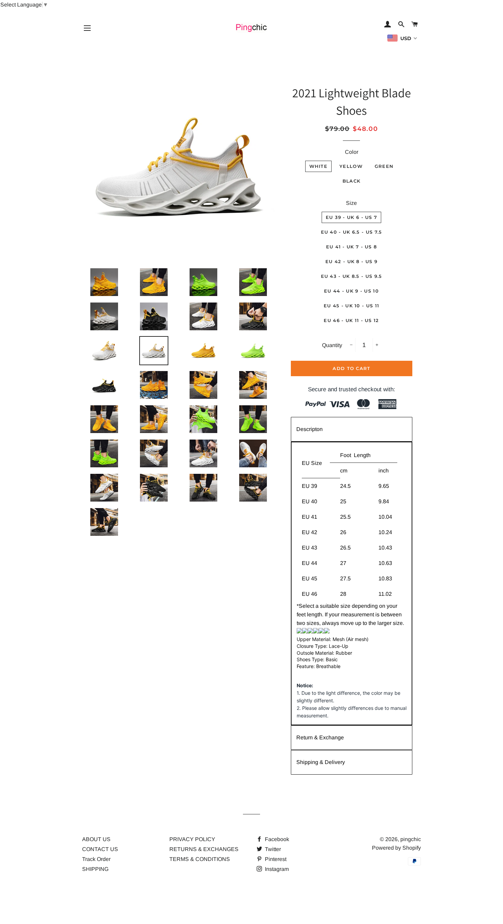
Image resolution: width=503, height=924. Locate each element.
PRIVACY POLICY (192, 839)
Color (351, 152)
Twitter (272, 849)
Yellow (351, 166)
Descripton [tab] (309, 429)
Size (351, 203)
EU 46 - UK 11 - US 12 (351, 320)
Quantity (332, 345)
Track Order (96, 859)
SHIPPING (95, 869)
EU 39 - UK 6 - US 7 (351, 217)
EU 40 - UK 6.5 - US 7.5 (351, 232)
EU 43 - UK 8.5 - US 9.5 (351, 276)
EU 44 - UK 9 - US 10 (351, 291)
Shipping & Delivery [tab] (320, 762)
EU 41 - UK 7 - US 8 (351, 246)
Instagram (276, 869)
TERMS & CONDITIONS (199, 859)
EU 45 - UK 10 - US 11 (351, 305)
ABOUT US (96, 839)
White (318, 166)
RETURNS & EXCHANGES (203, 849)
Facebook (276, 839)
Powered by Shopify (396, 848)
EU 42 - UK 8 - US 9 (351, 261)
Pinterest (274, 859)
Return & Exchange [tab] (320, 737)
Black (352, 181)
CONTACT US (100, 849)
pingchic (410, 839)
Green (384, 166)
